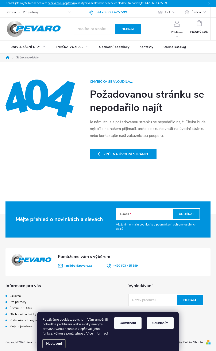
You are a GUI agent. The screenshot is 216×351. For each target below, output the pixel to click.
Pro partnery (31, 12)
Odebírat (186, 214)
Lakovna (10, 12)
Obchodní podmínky (23, 314)
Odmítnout (128, 323)
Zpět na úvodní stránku (127, 154)
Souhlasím (160, 323)
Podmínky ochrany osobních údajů (32, 320)
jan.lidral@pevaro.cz (78, 266)
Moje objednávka (21, 326)
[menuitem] (28, 47)
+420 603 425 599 (125, 266)
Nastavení (54, 343)
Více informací (97, 333)
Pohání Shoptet (194, 342)
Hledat (128, 29)
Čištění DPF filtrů (21, 308)
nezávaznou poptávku (61, 3)
